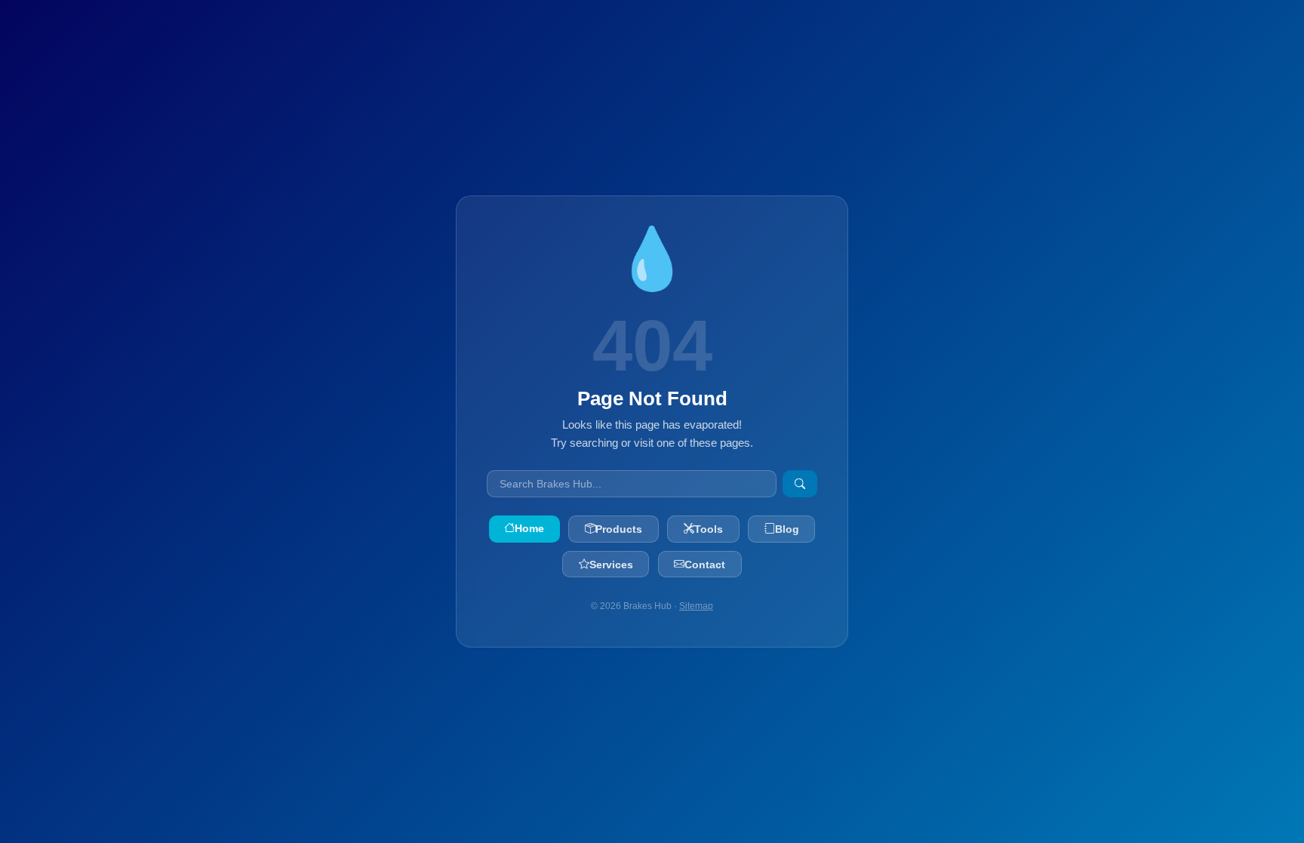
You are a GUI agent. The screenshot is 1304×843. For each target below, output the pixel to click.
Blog (787, 529)
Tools (708, 529)
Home (529, 528)
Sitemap (696, 606)
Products (618, 529)
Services (611, 564)
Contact (704, 564)
